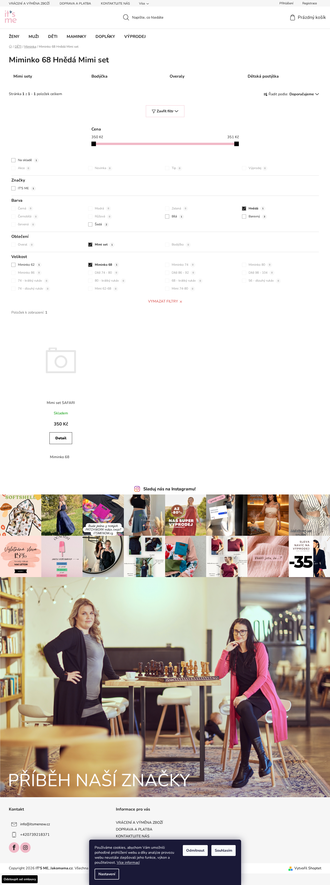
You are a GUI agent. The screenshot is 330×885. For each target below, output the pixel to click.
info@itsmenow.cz (35, 824)
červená (26, 224)
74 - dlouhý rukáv (33, 288)
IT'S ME (26, 188)
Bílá (177, 216)
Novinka (102, 168)
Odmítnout (195, 850)
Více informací (128, 862)
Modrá (102, 208)
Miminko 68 (106, 265)
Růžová (102, 216)
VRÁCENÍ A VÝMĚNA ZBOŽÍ (29, 3)
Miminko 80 (259, 265)
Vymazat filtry (163, 301)
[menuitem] (14, 36)
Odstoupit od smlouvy (20, 879)
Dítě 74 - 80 (106, 272)
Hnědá (256, 208)
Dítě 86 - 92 (183, 272)
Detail (60, 438)
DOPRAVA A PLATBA (75, 3)
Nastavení (106, 874)
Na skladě (27, 160)
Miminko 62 (29, 265)
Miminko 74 (182, 265)
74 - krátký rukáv (32, 280)
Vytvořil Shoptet (307, 868)
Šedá (101, 224)
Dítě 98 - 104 (261, 272)
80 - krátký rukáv (109, 280)
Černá (24, 208)
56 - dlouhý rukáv (264, 280)
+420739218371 (35, 834)
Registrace (309, 3)
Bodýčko (180, 244)
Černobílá (27, 216)
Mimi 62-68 (105, 288)
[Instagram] (25, 847)
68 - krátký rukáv (186, 280)
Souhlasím (223, 850)
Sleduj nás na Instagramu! (169, 489)
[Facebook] (14, 847)
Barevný (257, 216)
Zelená (179, 208)
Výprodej (257, 168)
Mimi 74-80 (182, 288)
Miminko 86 (29, 272)
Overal (25, 244)
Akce (23, 168)
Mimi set (104, 244)
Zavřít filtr (165, 111)
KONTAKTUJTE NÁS (115, 3)
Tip (176, 168)
